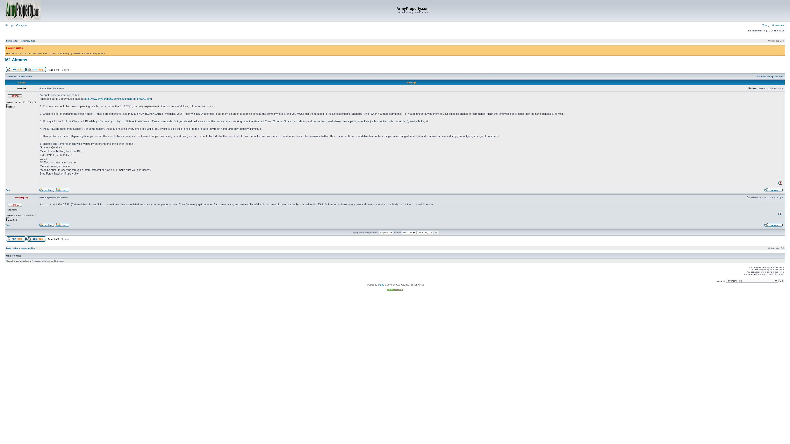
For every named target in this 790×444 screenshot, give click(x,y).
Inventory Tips (28, 41)
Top (8, 190)
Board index (12, 41)
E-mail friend (25, 76)
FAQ (766, 25)
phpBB (381, 285)
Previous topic (764, 76)
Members (779, 25)
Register (22, 25)
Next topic (779, 76)
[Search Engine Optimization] (395, 290)
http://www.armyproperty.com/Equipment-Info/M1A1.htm (117, 98)
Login (11, 25)
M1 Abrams (16, 60)
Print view (12, 76)
